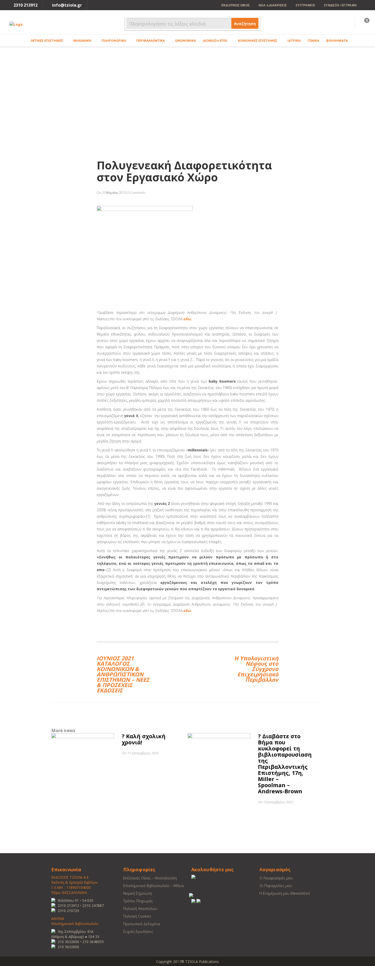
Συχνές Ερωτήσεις (138, 931)
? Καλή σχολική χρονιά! (144, 739)
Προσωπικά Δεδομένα (141, 923)
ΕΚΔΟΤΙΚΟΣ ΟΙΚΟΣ (235, 5)
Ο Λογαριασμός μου (276, 878)
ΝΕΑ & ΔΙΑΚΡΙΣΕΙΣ (273, 5)
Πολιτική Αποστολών (140, 908)
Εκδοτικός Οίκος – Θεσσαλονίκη (150, 878)
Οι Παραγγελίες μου (275, 885)
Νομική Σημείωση (137, 893)
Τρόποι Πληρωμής (138, 900)
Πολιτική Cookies (137, 916)
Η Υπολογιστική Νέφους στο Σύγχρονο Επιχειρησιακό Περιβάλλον (256, 668)
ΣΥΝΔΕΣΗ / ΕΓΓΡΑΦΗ (340, 5)
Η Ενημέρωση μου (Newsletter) (284, 893)
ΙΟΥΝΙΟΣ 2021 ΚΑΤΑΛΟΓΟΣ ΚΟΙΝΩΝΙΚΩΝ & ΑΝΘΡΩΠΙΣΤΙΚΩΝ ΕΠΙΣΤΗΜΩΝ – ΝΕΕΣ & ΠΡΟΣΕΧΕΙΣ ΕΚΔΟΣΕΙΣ (123, 673)
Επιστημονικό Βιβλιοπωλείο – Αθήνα (153, 885)
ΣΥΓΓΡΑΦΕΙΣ (305, 5)
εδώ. (187, 318)
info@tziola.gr (67, 5)
